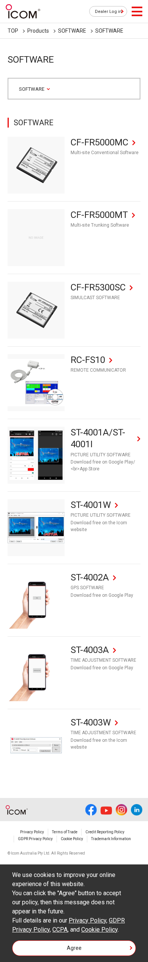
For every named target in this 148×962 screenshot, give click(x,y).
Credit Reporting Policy (104, 832)
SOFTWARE (72, 31)
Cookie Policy (72, 839)
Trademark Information (111, 839)
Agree (74, 948)
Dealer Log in (108, 11)
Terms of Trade (64, 832)
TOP (13, 31)
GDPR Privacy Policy (35, 839)
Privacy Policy (32, 832)
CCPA (60, 929)
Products (38, 31)
